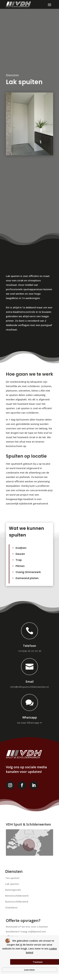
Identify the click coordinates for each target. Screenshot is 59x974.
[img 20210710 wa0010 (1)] (29, 123)
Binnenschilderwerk (17, 895)
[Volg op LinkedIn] (34, 785)
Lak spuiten (12, 883)
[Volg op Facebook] (22, 785)
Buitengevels (13, 889)
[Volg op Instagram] (10, 785)
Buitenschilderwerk (16, 901)
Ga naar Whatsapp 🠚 (29, 722)
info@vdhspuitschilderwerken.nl (29, 686)
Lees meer (29, 969)
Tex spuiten (12, 878)
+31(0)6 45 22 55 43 (29, 651)
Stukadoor (11, 907)
